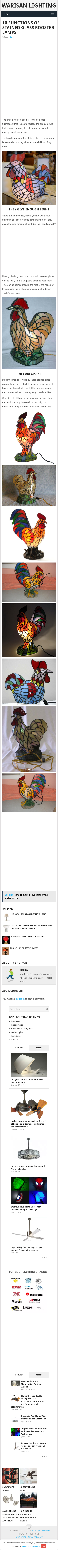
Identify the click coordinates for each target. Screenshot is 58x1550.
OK (43, 1546)
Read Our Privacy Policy (31, 1546)
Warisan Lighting (29, 5)
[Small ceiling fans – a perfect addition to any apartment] (10, 1500)
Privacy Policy (35, 1537)
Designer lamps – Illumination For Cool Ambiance (31, 1384)
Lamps (12, 37)
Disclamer (21, 1537)
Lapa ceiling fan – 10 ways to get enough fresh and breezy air (33, 1446)
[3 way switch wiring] (10, 1476)
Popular (19, 1048)
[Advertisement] (37, 59)
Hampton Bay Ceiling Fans (22, 1029)
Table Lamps (16, 1036)
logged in (20, 998)
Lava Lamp (15, 1021)
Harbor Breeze (17, 1025)
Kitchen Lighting (18, 1032)
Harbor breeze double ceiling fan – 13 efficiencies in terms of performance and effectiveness (29, 1124)
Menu (6, 14)
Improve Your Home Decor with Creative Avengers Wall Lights (34, 1431)
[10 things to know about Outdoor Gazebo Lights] (28, 1500)
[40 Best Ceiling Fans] (28, 1476)
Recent (39, 1048)
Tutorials (14, 1040)
